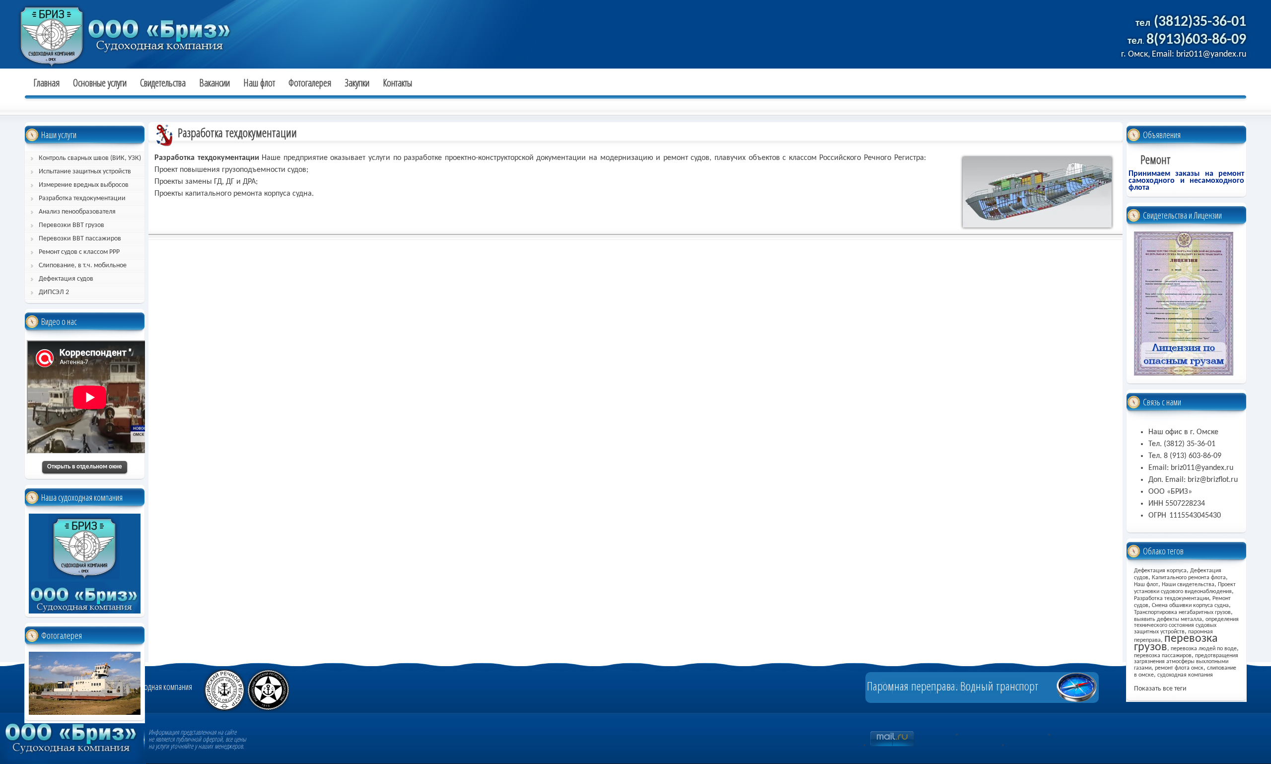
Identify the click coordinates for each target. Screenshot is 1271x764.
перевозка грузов (1176, 643)
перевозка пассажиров (1163, 656)
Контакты (397, 83)
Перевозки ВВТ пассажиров (80, 238)
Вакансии (214, 83)
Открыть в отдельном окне (84, 466)
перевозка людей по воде (1204, 649)
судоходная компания (1185, 675)
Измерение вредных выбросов (84, 185)
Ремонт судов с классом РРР (79, 252)
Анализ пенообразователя (77, 212)
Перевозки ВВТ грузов (71, 225)
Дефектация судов (66, 279)
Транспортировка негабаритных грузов (1182, 612)
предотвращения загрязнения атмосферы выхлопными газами (1186, 662)
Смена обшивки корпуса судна (1190, 606)
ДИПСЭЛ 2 (54, 292)
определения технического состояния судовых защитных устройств (1186, 625)
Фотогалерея (309, 83)
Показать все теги (1160, 688)
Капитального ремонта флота (1189, 578)
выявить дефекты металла (1168, 619)
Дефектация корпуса (1160, 571)
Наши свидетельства (1188, 585)
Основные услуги (100, 83)
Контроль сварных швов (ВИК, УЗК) (90, 158)
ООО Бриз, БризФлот (89, 32)
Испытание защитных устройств (85, 171)
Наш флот (259, 83)
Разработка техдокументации (82, 198)
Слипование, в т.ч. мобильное (83, 265)
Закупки (357, 83)
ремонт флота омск (1179, 668)
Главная (46, 83)
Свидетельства (163, 83)
